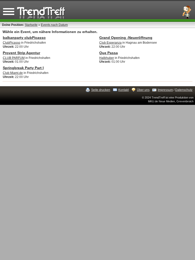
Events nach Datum (54, 25)
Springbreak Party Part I (23, 68)
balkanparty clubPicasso (24, 38)
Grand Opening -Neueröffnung (125, 38)
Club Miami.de (13, 73)
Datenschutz (183, 90)
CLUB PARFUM (14, 58)
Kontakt (123, 90)
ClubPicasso (11, 42)
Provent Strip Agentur (21, 53)
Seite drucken (100, 90)
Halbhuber (106, 58)
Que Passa (108, 53)
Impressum (165, 90)
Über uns (143, 90)
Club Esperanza (110, 42)
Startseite (31, 25)
